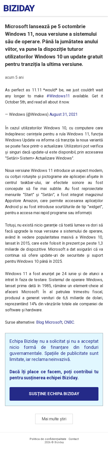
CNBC (69, 322)
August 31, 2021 (63, 114)
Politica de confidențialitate (48, 439)
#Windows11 (58, 96)
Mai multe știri (54, 419)
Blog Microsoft (48, 322)
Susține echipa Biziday (54, 393)
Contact (74, 439)
